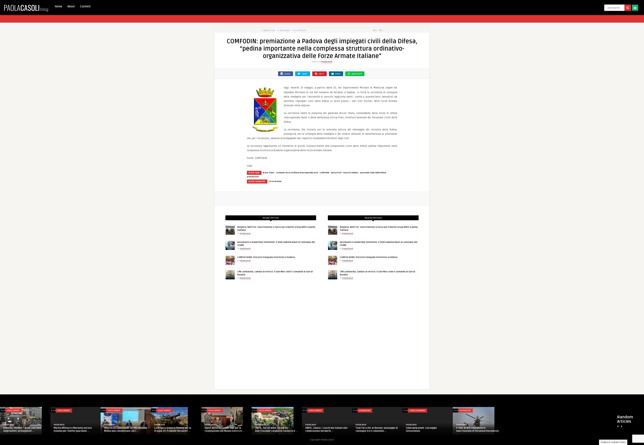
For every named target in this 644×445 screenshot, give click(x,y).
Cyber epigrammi (417, 410)
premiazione (253, 176)
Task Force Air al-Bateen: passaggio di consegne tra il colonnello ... (377, 429)
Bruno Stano (268, 172)
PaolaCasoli (326, 62)
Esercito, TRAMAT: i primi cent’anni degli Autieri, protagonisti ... (22, 429)
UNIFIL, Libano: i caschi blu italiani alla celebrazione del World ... (326, 429)
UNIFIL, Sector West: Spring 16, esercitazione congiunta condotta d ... (276, 429)
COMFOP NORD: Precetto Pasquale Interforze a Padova (266, 257)
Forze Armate (275, 181)
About (71, 6)
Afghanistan (364, 410)
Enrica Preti (336, 172)
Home (58, 6)
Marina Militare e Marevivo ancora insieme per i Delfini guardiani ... (73, 429)
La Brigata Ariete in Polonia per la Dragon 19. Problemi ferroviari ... (172, 429)
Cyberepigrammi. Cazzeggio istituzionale (421, 429)
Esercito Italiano (261, 166)
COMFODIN (324, 172)
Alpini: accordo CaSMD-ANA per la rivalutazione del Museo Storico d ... (224, 429)
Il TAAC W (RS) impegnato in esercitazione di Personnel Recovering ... (477, 431)
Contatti (85, 6)
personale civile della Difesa (373, 172)
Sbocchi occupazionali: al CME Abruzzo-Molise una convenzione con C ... (126, 429)
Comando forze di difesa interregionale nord (297, 172)
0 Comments (300, 30)
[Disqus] (322, 337)
